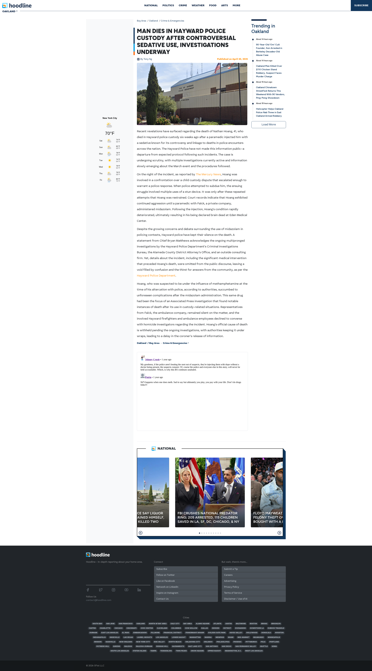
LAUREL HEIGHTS (144, 637)
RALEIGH (128, 646)
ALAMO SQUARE (203, 624)
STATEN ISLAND (139, 651)
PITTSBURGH (251, 642)
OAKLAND (140, 624)
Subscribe (361, 5)
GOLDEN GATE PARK (217, 633)
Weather (198, 5)
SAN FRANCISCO (126, 624)
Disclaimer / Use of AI (235, 599)
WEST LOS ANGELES (254, 651)
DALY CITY (175, 624)
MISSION (98, 642)
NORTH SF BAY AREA (158, 624)
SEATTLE (264, 646)
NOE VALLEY (159, 642)
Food (213, 5)
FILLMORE (155, 633)
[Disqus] (192, 390)
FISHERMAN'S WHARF (195, 633)
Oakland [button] (8, 11)
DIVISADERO (240, 628)
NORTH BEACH (175, 642)
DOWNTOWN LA (257, 628)
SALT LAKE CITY (195, 646)
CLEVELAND (162, 628)
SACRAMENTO (178, 646)
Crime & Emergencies (172, 21)
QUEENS (116, 646)
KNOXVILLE (115, 637)
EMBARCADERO (140, 633)
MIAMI (231, 637)
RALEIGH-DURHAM (144, 646)
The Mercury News (208, 174)
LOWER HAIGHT (179, 637)
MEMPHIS (220, 637)
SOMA (274, 646)
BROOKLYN (276, 624)
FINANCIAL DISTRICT (172, 633)
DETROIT (227, 628)
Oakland (153, 21)
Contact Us (162, 599)
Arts (224, 5)
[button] (141, 533)
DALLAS (204, 628)
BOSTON (253, 624)
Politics (168, 5)
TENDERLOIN (166, 651)
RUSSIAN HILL (162, 646)
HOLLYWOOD (251, 633)
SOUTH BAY (97, 624)
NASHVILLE (110, 642)
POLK (263, 642)
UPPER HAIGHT (214, 651)
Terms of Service (233, 593)
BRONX (264, 624)
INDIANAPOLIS (99, 637)
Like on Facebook (165, 581)
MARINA (208, 637)
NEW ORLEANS (125, 642)
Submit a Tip (231, 569)
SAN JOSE (110, 624)
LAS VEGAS (128, 637)
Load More (269, 124)
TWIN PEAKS (181, 651)
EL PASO (125, 633)
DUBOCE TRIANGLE (276, 628)
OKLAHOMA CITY (192, 642)
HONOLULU (266, 633)
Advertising (230, 581)
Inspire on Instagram (167, 593)
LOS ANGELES (162, 637)
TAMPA (153, 651)
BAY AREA (187, 624)
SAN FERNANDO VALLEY (245, 646)
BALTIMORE (241, 624)
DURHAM (93, 633)
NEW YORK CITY (143, 642)
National (151, 5)
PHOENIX (237, 642)
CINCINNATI (131, 628)
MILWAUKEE (258, 637)
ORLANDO (208, 642)
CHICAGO (118, 628)
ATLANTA (217, 624)
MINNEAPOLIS (274, 637)
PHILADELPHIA (223, 642)
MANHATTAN (195, 637)
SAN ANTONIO (212, 646)
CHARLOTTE (105, 628)
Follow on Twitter (165, 575)
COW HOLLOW (191, 628)
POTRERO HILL (102, 646)
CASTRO (92, 628)
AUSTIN (228, 624)
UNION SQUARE (197, 651)
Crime (183, 5)
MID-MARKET (243, 637)
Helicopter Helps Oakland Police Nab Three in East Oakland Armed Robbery (269, 112)
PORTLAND (274, 642)
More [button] (236, 5)
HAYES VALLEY (236, 633)
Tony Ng (146, 59)
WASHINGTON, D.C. (233, 651)
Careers (228, 575)
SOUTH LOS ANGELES (120, 651)
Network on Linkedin (167, 587)
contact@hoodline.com (98, 600)
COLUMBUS (176, 628)
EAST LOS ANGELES (109, 633)
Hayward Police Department (156, 275)
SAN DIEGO (226, 646)
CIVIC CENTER (147, 628)
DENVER (215, 628)
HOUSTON (279, 633)
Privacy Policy (231, 587)
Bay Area (141, 21)
